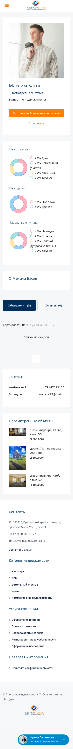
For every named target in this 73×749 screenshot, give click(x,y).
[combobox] (40, 325)
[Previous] (36, 359)
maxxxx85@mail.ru (51, 394)
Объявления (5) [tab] (19, 305)
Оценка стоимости (24, 626)
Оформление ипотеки (26, 619)
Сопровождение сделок (27, 632)
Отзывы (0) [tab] (54, 305)
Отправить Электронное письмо (37, 113)
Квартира (18, 571)
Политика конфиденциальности (32, 668)
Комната (17, 591)
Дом (14, 578)
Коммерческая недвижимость (32, 597)
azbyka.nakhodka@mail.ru (29, 540)
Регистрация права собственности (34, 639)
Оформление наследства (28, 646)
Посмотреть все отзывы (28, 93)
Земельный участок (25, 584)
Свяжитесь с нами (20, 549)
